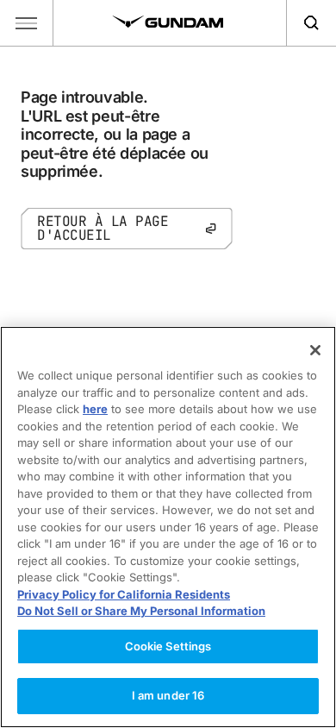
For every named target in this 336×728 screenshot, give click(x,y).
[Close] (315, 350)
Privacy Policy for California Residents (123, 594)
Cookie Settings (168, 646)
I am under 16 (168, 695)
